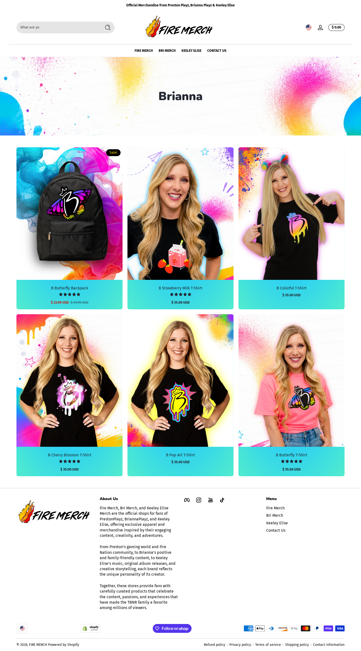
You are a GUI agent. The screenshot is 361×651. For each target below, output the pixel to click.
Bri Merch (274, 515)
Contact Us (275, 530)
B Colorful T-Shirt (291, 288)
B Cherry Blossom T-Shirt (69, 455)
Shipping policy (297, 645)
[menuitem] (305, 508)
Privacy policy (240, 645)
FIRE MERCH (38, 645)
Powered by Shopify (63, 645)
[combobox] (57, 27)
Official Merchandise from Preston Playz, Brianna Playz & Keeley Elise (180, 5)
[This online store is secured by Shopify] (90, 628)
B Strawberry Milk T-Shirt (180, 288)
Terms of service (268, 645)
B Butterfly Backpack (69, 288)
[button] (309, 27)
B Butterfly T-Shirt (291, 455)
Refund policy (214, 645)
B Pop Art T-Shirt (180, 455)
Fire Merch (275, 508)
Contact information (329, 645)
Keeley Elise (277, 523)
